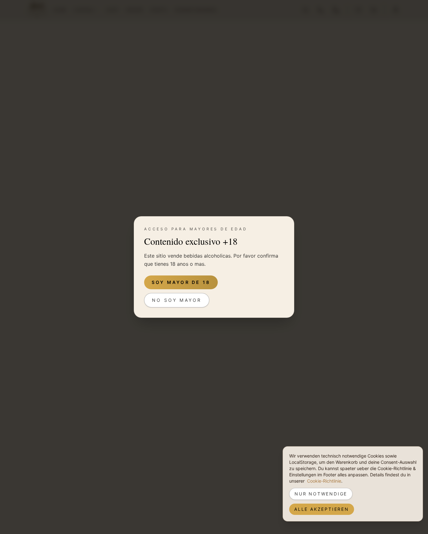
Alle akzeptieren (321, 509)
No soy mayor (176, 300)
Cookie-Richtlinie (324, 481)
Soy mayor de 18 (181, 282)
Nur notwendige (321, 493)
